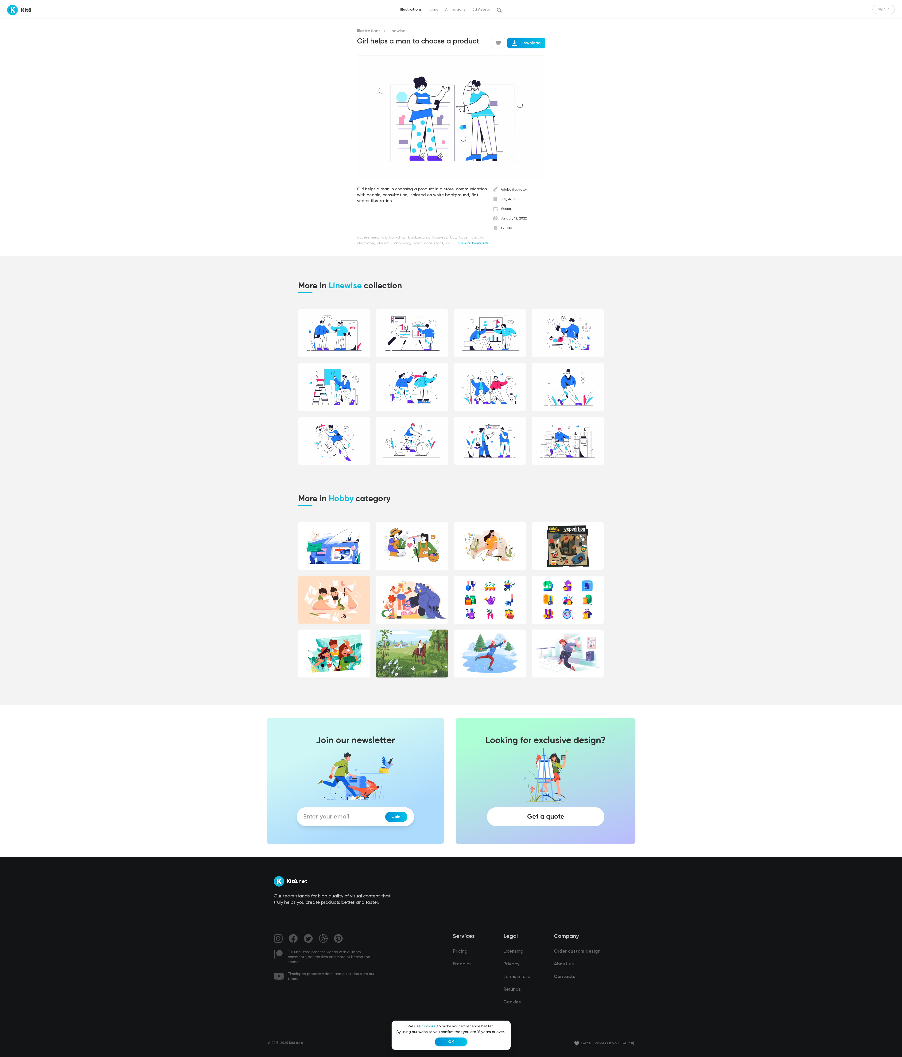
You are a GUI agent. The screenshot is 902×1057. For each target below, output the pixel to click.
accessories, (368, 237)
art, (384, 237)
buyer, (464, 237)
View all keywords (473, 243)
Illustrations (369, 31)
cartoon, (478, 237)
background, (419, 237)
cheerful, (385, 243)
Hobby (341, 499)
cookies (428, 1026)
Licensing (513, 951)
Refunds (512, 989)
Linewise (397, 31)
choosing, (403, 243)
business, (440, 237)
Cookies (512, 1002)
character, (366, 243)
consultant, (434, 243)
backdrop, (398, 237)
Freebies (462, 964)
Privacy (511, 964)
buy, (454, 237)
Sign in (884, 9)
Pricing (460, 951)
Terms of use (516, 977)
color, (418, 243)
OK (451, 1042)
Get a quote (545, 817)
